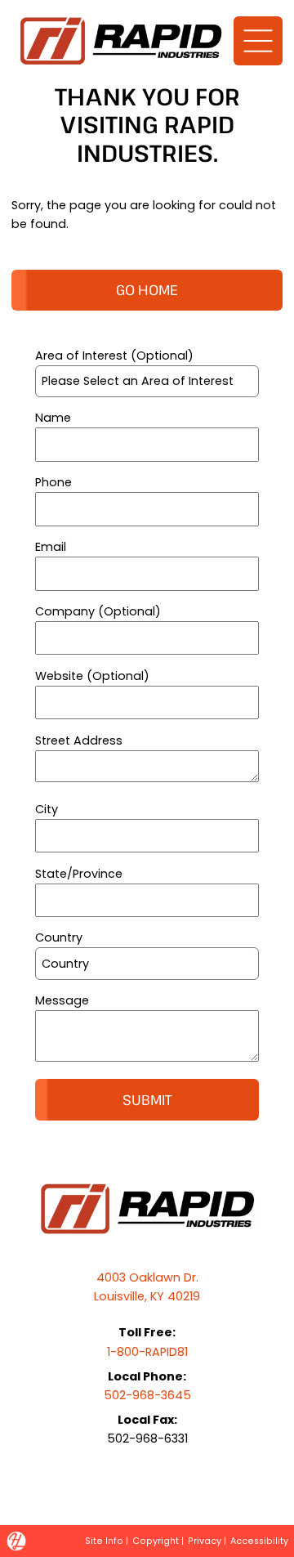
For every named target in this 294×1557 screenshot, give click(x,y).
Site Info (104, 1541)
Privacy (204, 1541)
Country (58, 937)
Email (50, 547)
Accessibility (259, 1541)
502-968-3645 (147, 1395)
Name (53, 417)
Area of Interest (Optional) (114, 355)
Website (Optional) (92, 676)
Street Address (78, 740)
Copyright (155, 1541)
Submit (147, 1099)
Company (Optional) (98, 611)
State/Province (78, 874)
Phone (53, 482)
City (46, 809)
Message (62, 1000)
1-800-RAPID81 (147, 1352)
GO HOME (147, 289)
